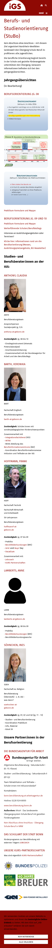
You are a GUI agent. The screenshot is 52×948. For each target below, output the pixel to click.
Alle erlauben (26, 942)
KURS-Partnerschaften (15, 563)
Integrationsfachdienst (15, 437)
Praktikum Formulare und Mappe (20, 223)
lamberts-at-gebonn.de (14, 619)
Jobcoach (9, 559)
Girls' (7, 548)
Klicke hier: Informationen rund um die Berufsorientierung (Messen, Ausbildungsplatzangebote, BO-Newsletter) (25, 244)
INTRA (8, 440)
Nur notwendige (26, 936)
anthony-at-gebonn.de (14, 332)
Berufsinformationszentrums (17, 447)
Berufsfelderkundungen (16, 545)
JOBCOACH (24, 842)
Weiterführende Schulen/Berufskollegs (22, 228)
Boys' (17, 548)
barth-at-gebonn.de (13, 419)
